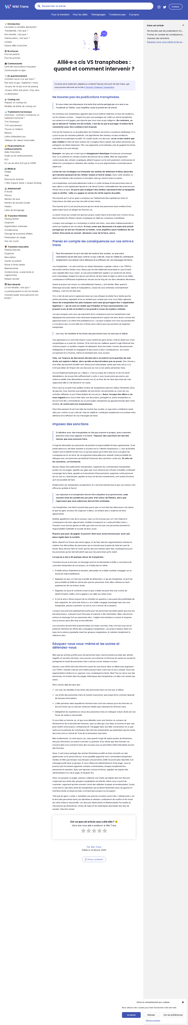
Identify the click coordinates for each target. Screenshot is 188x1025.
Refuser (151, 1015)
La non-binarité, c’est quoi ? (17, 287)
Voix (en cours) (11, 241)
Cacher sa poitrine (12, 261)
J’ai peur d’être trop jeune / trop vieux (22, 90)
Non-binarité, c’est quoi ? (16, 34)
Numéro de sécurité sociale (17, 202)
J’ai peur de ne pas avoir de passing (21, 86)
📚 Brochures (11, 51)
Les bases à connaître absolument (20, 27)
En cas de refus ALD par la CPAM (20, 163)
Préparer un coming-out (15, 102)
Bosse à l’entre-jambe (14, 264)
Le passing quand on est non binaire (21, 291)
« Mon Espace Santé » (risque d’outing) (23, 183)
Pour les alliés (80, 14)
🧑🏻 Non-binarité (12, 284)
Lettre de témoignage (14, 210)
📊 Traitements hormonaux (18, 112)
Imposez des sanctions (158, 38)
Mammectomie (11, 268)
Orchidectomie (11, 230)
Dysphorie (9, 222)
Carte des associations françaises (20, 66)
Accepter (131, 1015)
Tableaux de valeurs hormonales (19, 140)
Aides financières (12, 152)
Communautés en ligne (15, 70)
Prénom (8, 195)
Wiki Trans (20, 6)
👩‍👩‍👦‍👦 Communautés (13, 63)
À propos (134, 14)
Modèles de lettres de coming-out (20, 106)
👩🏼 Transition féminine (15, 215)
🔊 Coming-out (11, 99)
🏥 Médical (9, 168)
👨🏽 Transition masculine (16, 246)
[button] (183, 1002)
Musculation (10, 257)
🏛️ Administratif (12, 188)
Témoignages (98, 14)
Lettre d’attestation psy (15, 136)
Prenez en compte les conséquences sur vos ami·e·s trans (165, 34)
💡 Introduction (12, 24)
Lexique (8, 42)
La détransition (11, 94)
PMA (6, 175)
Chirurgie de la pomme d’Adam (18, 233)
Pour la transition (60, 14)
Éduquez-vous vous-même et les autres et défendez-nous (165, 42)
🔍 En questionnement (15, 76)
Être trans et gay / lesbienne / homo (21, 82)
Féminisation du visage (15, 237)
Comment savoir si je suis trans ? (19, 79)
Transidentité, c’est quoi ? (16, 30)
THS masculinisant (13, 125)
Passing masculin (12, 249)
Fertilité (7, 172)
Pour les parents (12, 54)
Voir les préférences (173, 1015)
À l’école (8, 191)
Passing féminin (11, 219)
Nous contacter (95, 859)
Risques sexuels (11, 279)
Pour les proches (12, 58)
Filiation (8, 206)
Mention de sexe (12, 199)
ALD (6, 159)
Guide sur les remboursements (18, 155)
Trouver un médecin (13, 129)
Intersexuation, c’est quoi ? (17, 38)
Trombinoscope (117, 14)
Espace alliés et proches (15, 45)
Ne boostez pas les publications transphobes (165, 31)
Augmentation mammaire (15, 226)
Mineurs (8, 133)
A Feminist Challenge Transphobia (99, 87)
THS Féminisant (11, 121)
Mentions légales (153, 1020)
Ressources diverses (14, 179)
